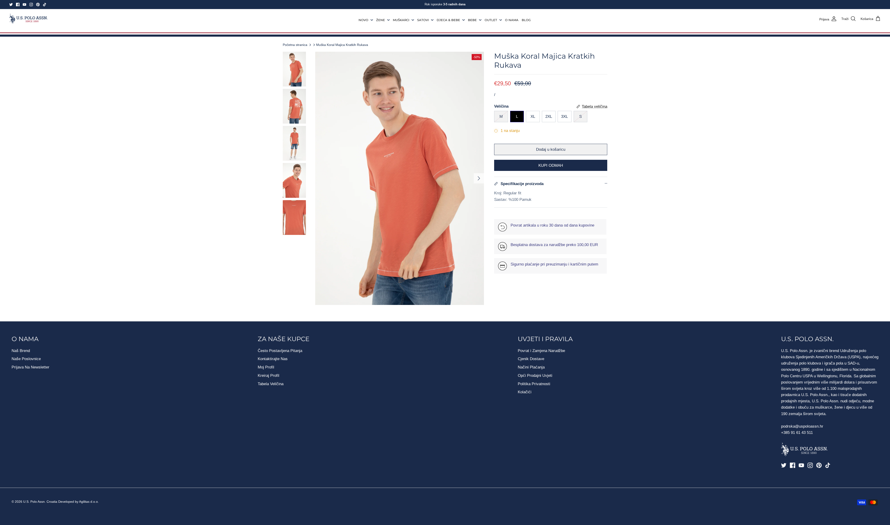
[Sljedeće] (479, 178)
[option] (399, 178)
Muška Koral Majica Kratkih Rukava (342, 45)
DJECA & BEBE (448, 20)
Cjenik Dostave (531, 359)
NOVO (363, 20)
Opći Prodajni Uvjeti (535, 375)
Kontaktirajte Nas (273, 359)
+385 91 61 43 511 (797, 432)
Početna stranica (295, 45)
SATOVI (423, 20)
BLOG (526, 20)
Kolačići (524, 392)
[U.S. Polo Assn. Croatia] (28, 19)
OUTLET (491, 20)
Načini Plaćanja (531, 367)
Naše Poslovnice (26, 359)
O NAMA (511, 20)
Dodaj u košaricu (550, 149)
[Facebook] (17, 4)
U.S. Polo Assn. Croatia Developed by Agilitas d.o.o (60, 501)
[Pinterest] (38, 4)
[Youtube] (24, 4)
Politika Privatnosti (534, 384)
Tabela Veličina (270, 384)
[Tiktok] (44, 4)
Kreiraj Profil (268, 375)
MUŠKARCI (401, 20)
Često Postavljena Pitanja (280, 351)
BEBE (472, 20)
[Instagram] (31, 4)
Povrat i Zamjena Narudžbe (541, 351)
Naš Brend (21, 351)
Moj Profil (266, 367)
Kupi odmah (550, 165)
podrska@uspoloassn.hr (802, 426)
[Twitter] (11, 4)
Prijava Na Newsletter (30, 367)
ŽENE (380, 20)
